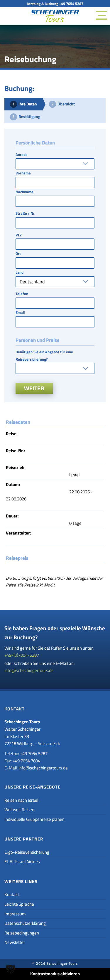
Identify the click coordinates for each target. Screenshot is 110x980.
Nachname (24, 192)
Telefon (22, 294)
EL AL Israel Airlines (22, 861)
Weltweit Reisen (19, 809)
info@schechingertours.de (29, 670)
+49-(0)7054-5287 (21, 655)
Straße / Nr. (25, 213)
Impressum (15, 913)
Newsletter (14, 942)
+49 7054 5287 (71, 3)
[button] (10, 969)
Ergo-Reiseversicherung (26, 852)
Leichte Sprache (19, 904)
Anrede (22, 154)
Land (19, 272)
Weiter (34, 388)
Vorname (23, 173)
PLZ (19, 235)
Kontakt (11, 894)
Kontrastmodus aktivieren (55, 973)
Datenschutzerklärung (25, 923)
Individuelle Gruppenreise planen (34, 819)
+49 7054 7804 (26, 760)
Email (20, 312)
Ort (18, 253)
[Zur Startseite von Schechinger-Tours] (55, 17)
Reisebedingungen (21, 932)
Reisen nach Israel (21, 800)
